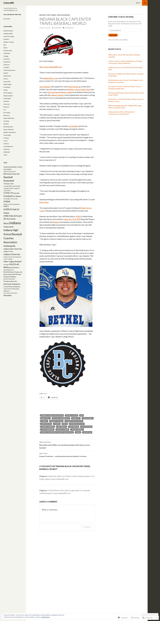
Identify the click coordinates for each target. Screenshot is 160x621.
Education (7, 59)
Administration (8, 31)
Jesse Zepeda (44, 86)
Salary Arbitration (9, 118)
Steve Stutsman (74, 86)
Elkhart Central (56, 421)
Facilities (6, 67)
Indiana (15, 223)
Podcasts (6, 107)
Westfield (7, 295)
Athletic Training (9, 42)
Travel (53, 15)
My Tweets (7, 19)
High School (7, 76)
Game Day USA (69, 219)
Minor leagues (8, 93)
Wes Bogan (87, 432)
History (6, 79)
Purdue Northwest (9, 279)
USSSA (78, 216)
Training (6, 138)
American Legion (9, 36)
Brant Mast (44, 202)
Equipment (7, 62)
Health (6, 73)
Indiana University (12, 254)
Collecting (7, 53)
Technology (7, 135)
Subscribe (113, 35)
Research (6, 115)
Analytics (6, 39)
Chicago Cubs (9, 184)
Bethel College (66, 92)
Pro (5, 110)
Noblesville (18, 272)
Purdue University (10, 281)
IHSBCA (6, 206)
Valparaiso (7, 291)
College (6, 56)
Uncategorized (63, 15)
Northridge (7, 98)
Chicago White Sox (9, 186)
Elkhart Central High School (79, 89)
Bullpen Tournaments (61, 418)
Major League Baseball (12, 261)
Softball (6, 286)
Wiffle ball (7, 152)
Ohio (14, 274)
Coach (17, 186)
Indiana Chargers (57, 95)
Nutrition (6, 101)
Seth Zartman (52, 92)
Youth (5, 155)
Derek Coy (76, 418)
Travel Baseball (77, 429)
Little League (7, 84)
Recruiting (7, 112)
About (138, 3)
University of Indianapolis (11, 289)
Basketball (9, 180)
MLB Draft (14, 264)
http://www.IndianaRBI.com (50, 67)
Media (5, 90)
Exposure (6, 64)
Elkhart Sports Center (74, 421)
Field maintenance (9, 70)
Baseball (8, 177)
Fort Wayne (16, 196)
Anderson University (10, 171)
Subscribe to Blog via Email (121, 17)
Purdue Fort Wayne (10, 277)
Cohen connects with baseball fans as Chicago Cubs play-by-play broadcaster (125, 62)
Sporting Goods (8, 127)
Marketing (7, 87)
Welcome (7, 149)
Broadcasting (8, 50)
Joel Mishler (73, 126)
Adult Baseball (8, 33)
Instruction (44, 15)
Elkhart (44, 421)
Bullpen (56, 222)
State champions (47, 429)
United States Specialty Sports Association (57, 432)
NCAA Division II (9, 270)
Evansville (16, 193)
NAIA (6, 267)
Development (88, 418)
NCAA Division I (13, 267)
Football (8, 196)
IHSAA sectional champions (12, 204)
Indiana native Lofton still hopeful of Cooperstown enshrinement (121, 113)
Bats (5, 45)
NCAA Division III (9, 272)
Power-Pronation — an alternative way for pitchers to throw (62, 455)
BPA (78, 219)
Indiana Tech (8, 251)
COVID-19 (8, 193)
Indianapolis (9, 245)
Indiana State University (13, 249)
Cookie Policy (45, 617)
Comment (86, 527)
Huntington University (10, 198)
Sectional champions (12, 284)
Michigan (6, 264)
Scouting (6, 121)
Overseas (7, 104)
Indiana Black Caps (50, 78)
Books (5, 48)
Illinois (6, 223)
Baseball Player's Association (52, 415)
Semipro (6, 124)
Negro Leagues (8, 96)
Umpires (6, 143)
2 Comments (69, 28)
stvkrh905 (57, 28)
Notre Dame (8, 274)
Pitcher (18, 274)
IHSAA (65, 424)
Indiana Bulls (9, 227)
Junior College (8, 259)
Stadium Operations (10, 132)
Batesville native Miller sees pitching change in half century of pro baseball (64, 445)
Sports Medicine (9, 129)
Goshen (57, 424)
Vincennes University (10, 293)
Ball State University (12, 174)
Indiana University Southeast (12, 257)
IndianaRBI (9, 3)
